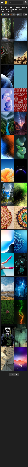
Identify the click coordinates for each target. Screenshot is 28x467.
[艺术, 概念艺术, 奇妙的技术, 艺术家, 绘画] (20, 288)
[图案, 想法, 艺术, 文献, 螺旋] (20, 217)
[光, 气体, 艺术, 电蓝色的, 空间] (20, 312)
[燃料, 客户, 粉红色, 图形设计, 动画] (7, 100)
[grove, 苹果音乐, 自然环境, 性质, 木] (7, 29)
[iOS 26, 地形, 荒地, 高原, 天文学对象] (20, 123)
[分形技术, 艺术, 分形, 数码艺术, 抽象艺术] (20, 194)
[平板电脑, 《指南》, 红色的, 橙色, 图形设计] (20, 76)
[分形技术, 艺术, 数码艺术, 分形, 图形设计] (20, 241)
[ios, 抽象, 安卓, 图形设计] (7, 241)
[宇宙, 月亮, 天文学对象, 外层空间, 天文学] (20, 170)
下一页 (13, 374)
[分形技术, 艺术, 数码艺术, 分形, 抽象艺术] (20, 29)
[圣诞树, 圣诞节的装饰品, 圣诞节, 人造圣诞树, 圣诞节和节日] (7, 52)
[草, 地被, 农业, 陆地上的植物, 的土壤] (7, 312)
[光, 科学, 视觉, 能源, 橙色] (7, 147)
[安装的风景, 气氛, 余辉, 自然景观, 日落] (20, 359)
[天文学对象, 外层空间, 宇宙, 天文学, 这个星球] (7, 76)
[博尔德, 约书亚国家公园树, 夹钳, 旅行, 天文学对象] (20, 52)
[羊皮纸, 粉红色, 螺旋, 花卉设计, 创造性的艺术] (7, 217)
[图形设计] (20, 335)
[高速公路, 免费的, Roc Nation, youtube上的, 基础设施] (7, 194)
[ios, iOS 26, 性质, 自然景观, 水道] (7, 123)
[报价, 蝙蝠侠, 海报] (7, 335)
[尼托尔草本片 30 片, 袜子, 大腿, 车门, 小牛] (7, 264)
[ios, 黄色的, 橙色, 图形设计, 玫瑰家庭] (7, 170)
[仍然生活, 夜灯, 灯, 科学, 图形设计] (20, 147)
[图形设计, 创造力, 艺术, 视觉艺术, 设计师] (20, 100)
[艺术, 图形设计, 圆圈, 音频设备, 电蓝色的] (20, 264)
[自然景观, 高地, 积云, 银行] (7, 288)
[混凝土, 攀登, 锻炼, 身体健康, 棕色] (7, 359)
